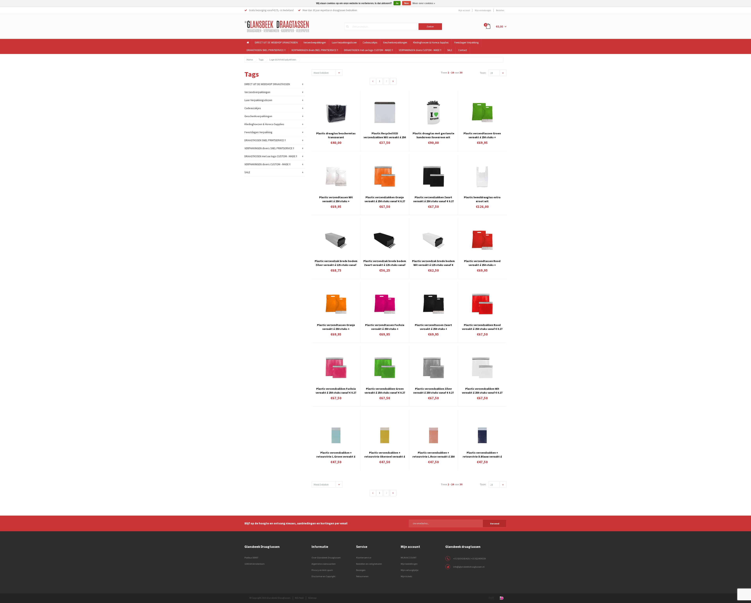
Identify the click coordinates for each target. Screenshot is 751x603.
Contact (462, 50)
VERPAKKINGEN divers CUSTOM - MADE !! (420, 50)
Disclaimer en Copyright (323, 576)
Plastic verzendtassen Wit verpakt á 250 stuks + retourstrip (336, 199)
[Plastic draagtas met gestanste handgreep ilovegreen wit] (433, 112)
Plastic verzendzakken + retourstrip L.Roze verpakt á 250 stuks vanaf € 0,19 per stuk (433, 454)
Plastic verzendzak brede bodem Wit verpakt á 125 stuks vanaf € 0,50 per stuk (433, 262)
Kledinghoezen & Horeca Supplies (430, 42)
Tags (261, 59)
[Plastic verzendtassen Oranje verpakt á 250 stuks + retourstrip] (336, 304)
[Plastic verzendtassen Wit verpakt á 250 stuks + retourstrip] (336, 176)
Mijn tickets (406, 576)
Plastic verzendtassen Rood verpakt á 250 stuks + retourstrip (482, 262)
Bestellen (500, 10)
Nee (406, 3)
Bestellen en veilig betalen (369, 563)
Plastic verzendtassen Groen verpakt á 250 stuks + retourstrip (482, 135)
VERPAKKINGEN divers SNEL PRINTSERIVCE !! (314, 50)
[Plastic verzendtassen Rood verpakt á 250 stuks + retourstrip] (482, 240)
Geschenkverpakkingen (395, 42)
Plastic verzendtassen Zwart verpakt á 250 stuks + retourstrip (433, 326)
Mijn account (464, 10)
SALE (449, 50)
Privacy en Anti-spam (322, 570)
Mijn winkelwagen (483, 10)
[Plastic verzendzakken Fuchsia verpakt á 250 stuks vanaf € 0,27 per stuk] (336, 368)
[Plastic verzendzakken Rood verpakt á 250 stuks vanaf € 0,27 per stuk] (482, 304)
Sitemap (312, 597)
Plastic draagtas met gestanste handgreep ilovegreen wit (433, 135)
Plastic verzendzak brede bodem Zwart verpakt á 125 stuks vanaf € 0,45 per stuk (384, 262)
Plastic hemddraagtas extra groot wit (482, 199)
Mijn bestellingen (409, 563)
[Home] (248, 43)
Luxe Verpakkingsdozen (344, 42)
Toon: (483, 72)
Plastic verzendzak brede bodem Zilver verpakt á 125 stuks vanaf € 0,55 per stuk (336, 262)
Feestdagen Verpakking (466, 42)
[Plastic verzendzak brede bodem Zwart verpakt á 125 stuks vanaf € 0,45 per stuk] (384, 240)
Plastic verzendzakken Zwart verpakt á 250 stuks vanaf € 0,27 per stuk (433, 199)
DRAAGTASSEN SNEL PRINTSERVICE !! (266, 50)
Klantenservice (363, 557)
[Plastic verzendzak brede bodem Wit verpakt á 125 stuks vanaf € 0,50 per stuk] (433, 240)
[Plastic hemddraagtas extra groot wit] (482, 176)
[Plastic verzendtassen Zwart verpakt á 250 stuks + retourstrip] (433, 304)
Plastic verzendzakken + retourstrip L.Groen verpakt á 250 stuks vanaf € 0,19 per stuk (335, 454)
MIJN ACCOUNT (409, 557)
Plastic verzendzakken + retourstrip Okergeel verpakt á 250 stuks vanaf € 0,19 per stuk (384, 454)
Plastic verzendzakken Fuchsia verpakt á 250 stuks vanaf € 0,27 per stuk (336, 390)
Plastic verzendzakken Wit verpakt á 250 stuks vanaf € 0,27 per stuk (482, 390)
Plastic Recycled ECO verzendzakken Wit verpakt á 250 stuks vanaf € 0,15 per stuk (385, 135)
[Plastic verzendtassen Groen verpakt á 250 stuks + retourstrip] (482, 112)
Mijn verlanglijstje (409, 570)
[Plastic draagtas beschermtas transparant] (336, 112)
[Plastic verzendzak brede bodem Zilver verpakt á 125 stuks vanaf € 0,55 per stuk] (336, 240)
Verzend (494, 523)
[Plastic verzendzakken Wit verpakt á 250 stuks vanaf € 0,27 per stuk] (482, 368)
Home (250, 59)
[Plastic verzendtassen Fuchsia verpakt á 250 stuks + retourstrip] (384, 304)
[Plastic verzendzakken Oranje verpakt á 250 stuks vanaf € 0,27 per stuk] (384, 176)
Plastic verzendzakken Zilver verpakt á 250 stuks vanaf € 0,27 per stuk (433, 390)
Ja (397, 3)
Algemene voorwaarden (324, 563)
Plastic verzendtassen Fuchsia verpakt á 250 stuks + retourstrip (384, 326)
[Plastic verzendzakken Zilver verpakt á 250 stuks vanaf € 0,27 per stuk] (433, 368)
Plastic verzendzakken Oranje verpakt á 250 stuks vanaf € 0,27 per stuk (385, 199)
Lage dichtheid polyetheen (282, 59)
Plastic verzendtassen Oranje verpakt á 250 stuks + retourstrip (336, 326)
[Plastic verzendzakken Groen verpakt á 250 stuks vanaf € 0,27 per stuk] (384, 368)
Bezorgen (361, 570)
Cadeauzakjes (370, 42)
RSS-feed (299, 597)
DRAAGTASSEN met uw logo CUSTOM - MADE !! (368, 50)
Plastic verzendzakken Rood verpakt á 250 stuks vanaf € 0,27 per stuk (482, 326)
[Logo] (276, 26)
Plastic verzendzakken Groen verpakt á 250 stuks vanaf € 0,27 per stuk (385, 390)
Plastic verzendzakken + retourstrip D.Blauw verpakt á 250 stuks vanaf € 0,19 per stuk (482, 454)
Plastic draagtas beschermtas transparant (336, 135)
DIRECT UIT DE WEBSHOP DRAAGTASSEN (276, 42)
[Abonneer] (458, 523)
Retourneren (362, 576)
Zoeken (430, 26)
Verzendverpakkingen (315, 42)
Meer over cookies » (423, 3)
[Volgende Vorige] (393, 81)
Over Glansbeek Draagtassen (326, 557)
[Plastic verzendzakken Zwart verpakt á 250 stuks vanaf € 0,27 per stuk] (433, 176)
